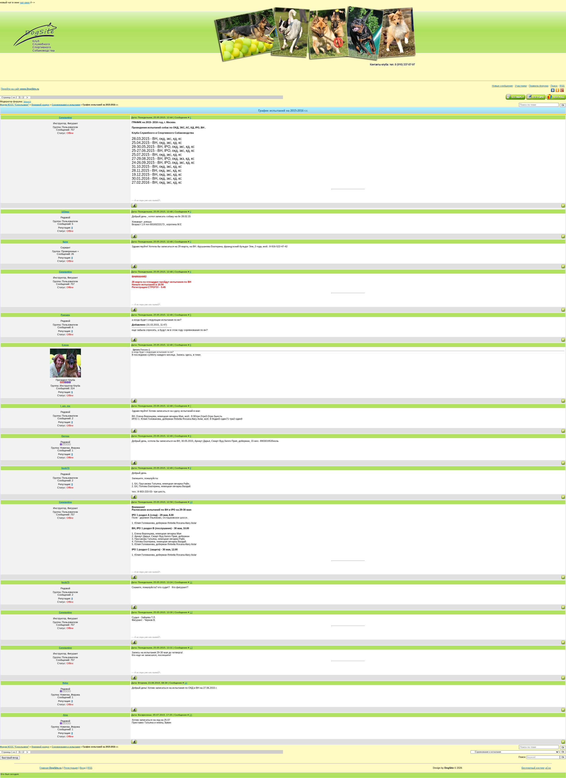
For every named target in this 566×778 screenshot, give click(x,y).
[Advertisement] (115, 1)
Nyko (65, 683)
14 (186, 683)
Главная (51, 768)
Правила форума (538, 85)
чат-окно (25, 2)
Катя (65, 241)
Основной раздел (40, 105)
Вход (82, 768)
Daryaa (65, 436)
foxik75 (65, 468)
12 (191, 612)
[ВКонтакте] (553, 90)
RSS (562, 85)
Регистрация (71, 768)
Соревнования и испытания (66, 105)
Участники (521, 85)
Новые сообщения (502, 85)
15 (190, 715)
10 (191, 502)
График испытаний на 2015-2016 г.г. (101, 105)
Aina (65, 715)
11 (191, 582)
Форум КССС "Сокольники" (14, 105)
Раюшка (65, 315)
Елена (65, 345)
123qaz (65, 211)
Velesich (27, 102)
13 (191, 647)
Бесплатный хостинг (533, 768)
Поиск (554, 85)
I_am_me (65, 406)
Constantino (65, 117)
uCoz (548, 768)
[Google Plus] (562, 90)
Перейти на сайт (20, 89)
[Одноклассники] (557, 90)
